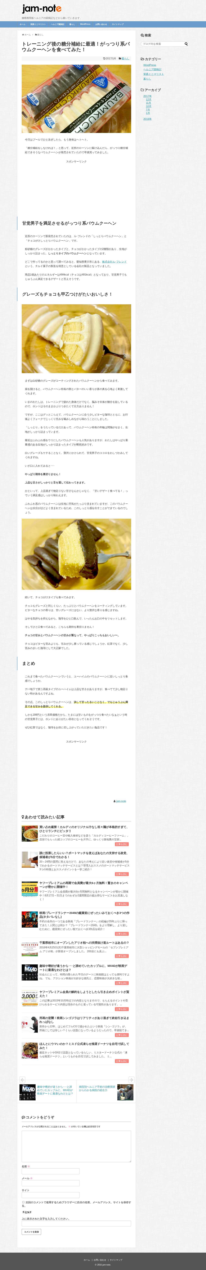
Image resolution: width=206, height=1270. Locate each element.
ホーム (22, 24)
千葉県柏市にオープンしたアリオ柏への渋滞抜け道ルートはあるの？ (84, 942)
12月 (148, 99)
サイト (25, 1190)
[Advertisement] (76, 186)
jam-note (121, 801)
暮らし (72, 24)
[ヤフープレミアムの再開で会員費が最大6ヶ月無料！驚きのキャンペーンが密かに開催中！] (30, 890)
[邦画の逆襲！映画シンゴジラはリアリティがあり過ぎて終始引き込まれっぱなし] (30, 1025)
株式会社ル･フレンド (114, 261)
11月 (148, 103)
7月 (148, 109)
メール (27, 1178)
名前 (26, 1166)
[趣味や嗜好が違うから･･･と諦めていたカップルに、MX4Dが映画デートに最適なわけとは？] (30, 972)
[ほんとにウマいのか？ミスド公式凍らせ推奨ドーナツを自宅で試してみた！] (30, 1050)
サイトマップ (118, 24)
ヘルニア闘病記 (57, 24)
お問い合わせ (101, 24)
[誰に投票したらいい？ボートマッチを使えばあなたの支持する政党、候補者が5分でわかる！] (30, 860)
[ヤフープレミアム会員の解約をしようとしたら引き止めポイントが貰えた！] (30, 998)
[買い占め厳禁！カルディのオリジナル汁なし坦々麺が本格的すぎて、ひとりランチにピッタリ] (30, 834)
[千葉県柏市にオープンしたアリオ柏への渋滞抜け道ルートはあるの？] (30, 949)
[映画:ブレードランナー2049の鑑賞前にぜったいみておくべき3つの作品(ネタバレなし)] (30, 919)
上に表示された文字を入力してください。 (46, 1218)
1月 (148, 113)
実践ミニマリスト (38, 24)
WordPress (85, 24)
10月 (148, 106)
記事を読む (121, 844)
